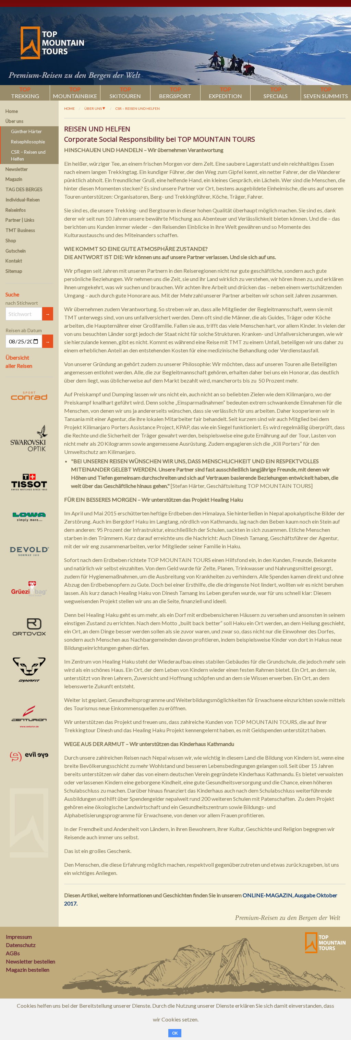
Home (11, 111)
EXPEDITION (225, 92)
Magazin (13, 179)
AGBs (13, 953)
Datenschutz (21, 945)
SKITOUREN (125, 92)
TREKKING (25, 92)
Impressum (19, 936)
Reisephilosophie (28, 141)
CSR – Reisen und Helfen (28, 155)
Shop (10, 240)
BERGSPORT (175, 92)
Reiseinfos (15, 210)
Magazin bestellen (27, 969)
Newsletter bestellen (30, 961)
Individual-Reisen (22, 199)
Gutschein (15, 251)
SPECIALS (276, 92)
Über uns (14, 121)
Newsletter (16, 169)
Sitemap (13, 271)
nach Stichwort (21, 303)
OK (175, 1033)
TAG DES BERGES (24, 189)
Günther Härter (26, 131)
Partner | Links (19, 220)
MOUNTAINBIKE (75, 92)
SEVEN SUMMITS (326, 92)
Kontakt (13, 261)
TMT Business (20, 230)
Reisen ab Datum (23, 330)
